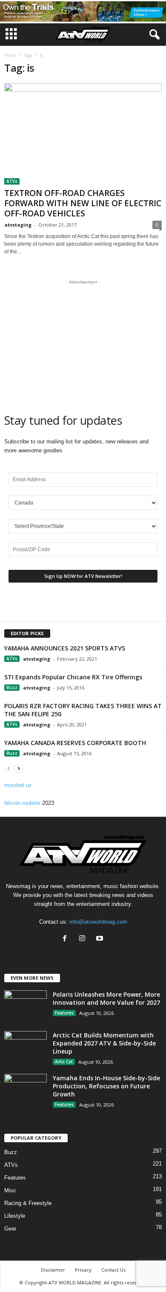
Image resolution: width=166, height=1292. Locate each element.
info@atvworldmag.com (98, 922)
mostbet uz (18, 785)
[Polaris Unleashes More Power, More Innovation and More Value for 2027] (25, 1006)
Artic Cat (64, 1062)
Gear (10, 1228)
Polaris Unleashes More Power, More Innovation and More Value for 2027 (106, 998)
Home (10, 55)
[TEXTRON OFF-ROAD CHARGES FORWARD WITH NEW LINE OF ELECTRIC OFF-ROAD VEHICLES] (83, 134)
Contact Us (113, 1270)
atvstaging (17, 224)
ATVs (11, 181)
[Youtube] (101, 939)
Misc (10, 1190)
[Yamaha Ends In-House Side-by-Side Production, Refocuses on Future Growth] (25, 1090)
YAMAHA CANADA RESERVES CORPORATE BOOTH (75, 743)
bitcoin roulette (22, 803)
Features (64, 1013)
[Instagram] (84, 939)
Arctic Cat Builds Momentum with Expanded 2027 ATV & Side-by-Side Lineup (104, 1043)
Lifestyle (14, 1216)
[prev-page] (8, 768)
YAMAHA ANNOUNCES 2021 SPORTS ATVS (64, 648)
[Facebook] (66, 939)
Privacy (83, 1270)
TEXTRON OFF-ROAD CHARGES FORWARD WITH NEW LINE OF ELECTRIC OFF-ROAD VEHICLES (82, 203)
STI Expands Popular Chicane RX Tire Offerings (73, 677)
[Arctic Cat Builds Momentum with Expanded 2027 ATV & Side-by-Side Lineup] (25, 1047)
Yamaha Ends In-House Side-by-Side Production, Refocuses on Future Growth (106, 1086)
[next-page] (18, 768)
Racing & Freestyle (28, 1203)
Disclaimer (53, 1270)
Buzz (11, 687)
